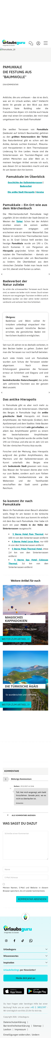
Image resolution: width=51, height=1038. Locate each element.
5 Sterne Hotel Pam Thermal (28, 534)
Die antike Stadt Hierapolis (21, 192)
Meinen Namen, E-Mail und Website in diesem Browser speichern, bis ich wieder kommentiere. (25, 889)
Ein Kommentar (10, 84)
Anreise (40, 192)
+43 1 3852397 (38, 1007)
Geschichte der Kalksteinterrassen (25, 182)
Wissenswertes (10, 956)
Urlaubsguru (9, 949)
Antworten (19, 803)
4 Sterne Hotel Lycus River (25, 541)
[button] (25, 978)
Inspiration (8, 962)
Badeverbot (26, 186)
